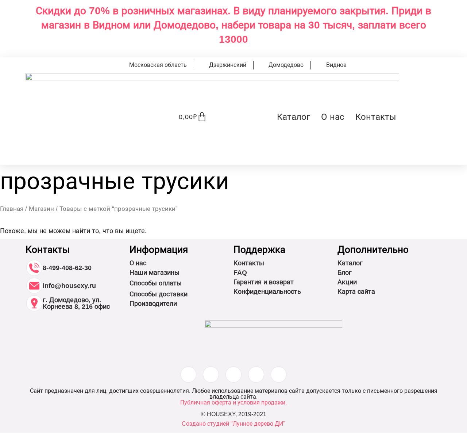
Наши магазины (155, 272)
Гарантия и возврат (264, 282)
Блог (344, 272)
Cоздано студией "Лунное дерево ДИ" (233, 424)
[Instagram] (189, 374)
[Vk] (233, 374)
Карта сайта (356, 291)
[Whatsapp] (256, 374)
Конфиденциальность (267, 291)
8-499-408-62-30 (67, 267)
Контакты (375, 117)
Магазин (41, 208)
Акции (347, 282)
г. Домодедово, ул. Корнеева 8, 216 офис (76, 303)
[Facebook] (211, 374)
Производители (153, 303)
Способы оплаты (156, 283)
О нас (332, 117)
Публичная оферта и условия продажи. (233, 402)
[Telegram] (279, 374)
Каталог (293, 117)
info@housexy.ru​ (69, 285)
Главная (11, 208)
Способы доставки (159, 294)
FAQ (240, 272)
